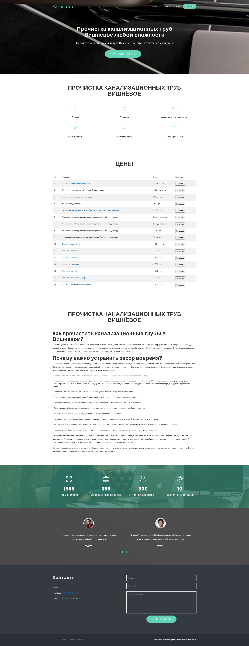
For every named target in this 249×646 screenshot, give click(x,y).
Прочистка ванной (69, 271)
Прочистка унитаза (70, 257)
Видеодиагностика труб (72, 244)
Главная (154, 6)
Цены (177, 6)
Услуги (167, 6)
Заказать (180, 183)
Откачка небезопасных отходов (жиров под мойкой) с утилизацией (90, 210)
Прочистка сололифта (71, 250)
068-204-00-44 (70, 593)
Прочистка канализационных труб (76, 183)
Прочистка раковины (70, 264)
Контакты (190, 6)
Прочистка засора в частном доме (76, 284)
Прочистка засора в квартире (74, 277)
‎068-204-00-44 (123, 54)
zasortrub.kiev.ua (188, 639)
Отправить (161, 619)
